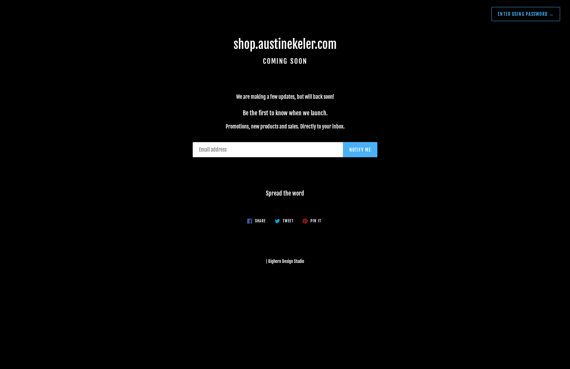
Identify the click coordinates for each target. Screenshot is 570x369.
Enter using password (526, 14)
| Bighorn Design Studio (285, 261)
